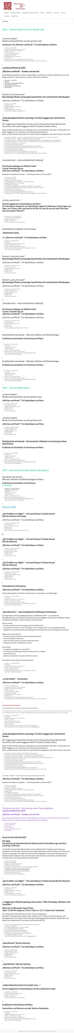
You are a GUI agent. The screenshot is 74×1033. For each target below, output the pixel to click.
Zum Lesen (56, 12)
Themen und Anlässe (15, 12)
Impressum (7, 16)
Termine (42, 12)
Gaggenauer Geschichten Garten (30, 12)
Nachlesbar (49, 12)
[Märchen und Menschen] (35, 1)
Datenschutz (14, 16)
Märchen (6, 12)
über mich (63, 12)
